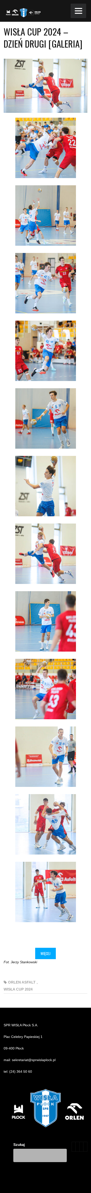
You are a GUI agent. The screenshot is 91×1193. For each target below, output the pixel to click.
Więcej (45, 953)
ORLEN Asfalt (21, 982)
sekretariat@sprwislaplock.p (33, 1060)
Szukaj (19, 1145)
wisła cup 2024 (18, 989)
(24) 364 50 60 (20, 1071)
